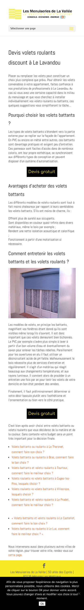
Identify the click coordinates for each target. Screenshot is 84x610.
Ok (42, 603)
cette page (15, 555)
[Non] (79, 593)
